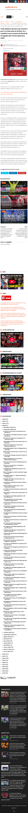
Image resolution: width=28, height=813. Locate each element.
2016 (3, 667)
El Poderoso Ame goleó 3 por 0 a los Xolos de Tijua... (13, 612)
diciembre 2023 (8, 427)
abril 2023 (7, 645)
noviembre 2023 (9, 429)
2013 (3, 673)
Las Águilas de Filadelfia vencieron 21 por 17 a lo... (15, 513)
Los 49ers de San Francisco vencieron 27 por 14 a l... (15, 520)
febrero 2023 (8, 649)
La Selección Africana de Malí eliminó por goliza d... (14, 510)
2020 (3, 658)
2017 (3, 664)
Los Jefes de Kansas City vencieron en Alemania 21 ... (14, 605)
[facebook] (26, 1)
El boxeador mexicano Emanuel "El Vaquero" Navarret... (13, 540)
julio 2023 (6, 639)
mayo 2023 (7, 643)
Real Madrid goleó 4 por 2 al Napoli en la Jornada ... (15, 449)
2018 (3, 662)
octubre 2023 (8, 632)
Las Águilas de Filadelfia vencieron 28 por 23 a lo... (14, 602)
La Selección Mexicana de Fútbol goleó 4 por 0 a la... (15, 534)
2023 (3, 425)
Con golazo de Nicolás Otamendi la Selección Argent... (13, 506)
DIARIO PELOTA (11, 7)
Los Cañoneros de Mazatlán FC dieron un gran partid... (14, 578)
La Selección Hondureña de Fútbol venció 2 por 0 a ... (13, 537)
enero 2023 (7, 651)
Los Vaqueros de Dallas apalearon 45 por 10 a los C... (14, 496)
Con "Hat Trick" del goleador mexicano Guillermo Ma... (14, 619)
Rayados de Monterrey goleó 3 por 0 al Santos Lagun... (14, 585)
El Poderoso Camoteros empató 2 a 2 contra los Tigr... (14, 438)
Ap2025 (3, 183)
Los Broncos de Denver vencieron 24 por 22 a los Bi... (15, 554)
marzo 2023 (7, 647)
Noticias (2, 23)
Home (2, 17)
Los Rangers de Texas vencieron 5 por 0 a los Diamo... (15, 629)
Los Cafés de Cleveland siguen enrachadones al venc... (12, 523)
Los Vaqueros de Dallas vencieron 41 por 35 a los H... (15, 435)
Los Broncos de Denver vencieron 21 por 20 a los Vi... (15, 517)
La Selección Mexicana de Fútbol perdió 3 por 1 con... (15, 561)
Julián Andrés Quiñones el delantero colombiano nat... (14, 574)
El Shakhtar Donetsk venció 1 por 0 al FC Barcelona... (15, 591)
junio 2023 (7, 641)
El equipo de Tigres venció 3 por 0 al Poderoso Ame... (13, 479)
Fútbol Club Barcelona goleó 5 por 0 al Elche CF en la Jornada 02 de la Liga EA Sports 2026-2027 (17, 755)
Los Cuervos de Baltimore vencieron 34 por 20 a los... (15, 544)
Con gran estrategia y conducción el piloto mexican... (14, 530)
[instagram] (21, 1)
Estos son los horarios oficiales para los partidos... (15, 462)
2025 (3, 421)
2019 (3, 660)
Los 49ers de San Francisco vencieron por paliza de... (14, 557)
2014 (3, 671)
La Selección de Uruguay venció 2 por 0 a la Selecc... (15, 547)
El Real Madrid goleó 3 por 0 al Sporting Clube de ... (14, 588)
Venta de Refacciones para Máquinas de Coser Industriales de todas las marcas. (13, 303)
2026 (3, 419)
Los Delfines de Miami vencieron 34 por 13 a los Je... (14, 483)
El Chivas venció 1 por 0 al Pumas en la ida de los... (14, 432)
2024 (3, 423)
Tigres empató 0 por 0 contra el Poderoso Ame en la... (12, 459)
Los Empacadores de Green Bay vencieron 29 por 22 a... (12, 500)
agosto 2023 (7, 637)
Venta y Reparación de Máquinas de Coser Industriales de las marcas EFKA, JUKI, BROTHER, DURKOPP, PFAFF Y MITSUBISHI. (13, 309)
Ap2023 (7, 21)
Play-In (8, 23)
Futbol (12, 21)
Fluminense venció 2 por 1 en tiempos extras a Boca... (14, 615)
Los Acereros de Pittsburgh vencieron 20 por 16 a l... (14, 622)
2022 (3, 654)
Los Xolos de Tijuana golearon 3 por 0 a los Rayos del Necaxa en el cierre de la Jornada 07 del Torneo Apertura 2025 (13, 797)
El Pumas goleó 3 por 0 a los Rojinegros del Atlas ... (14, 598)
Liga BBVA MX (19, 21)
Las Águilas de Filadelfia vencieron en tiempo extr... (14, 469)
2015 (3, 669)
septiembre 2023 (9, 634)
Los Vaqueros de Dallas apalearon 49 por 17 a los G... (14, 568)
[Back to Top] (14, 811)
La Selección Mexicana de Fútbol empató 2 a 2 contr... (12, 551)
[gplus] (24, 1)
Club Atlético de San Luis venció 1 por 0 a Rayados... (15, 442)
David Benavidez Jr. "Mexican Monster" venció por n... (15, 476)
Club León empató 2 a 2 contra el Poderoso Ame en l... (13, 445)
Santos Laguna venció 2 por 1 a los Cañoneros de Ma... (13, 486)
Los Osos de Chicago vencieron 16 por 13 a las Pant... (15, 581)
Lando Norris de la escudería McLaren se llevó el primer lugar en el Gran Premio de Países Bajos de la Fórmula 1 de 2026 (17, 746)
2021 (3, 656)
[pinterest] (18, 1)
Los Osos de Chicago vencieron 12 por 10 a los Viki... (15, 455)
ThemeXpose (10, 805)
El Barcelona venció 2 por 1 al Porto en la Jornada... (15, 452)
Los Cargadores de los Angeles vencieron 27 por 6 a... (12, 595)
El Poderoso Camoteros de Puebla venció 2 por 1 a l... (13, 564)
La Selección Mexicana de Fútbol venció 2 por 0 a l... (15, 503)
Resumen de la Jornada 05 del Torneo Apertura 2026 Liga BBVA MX (17, 737)
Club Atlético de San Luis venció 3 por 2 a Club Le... (15, 493)
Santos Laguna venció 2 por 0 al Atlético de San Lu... (15, 571)
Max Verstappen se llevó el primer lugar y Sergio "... (15, 472)
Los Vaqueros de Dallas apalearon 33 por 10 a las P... (14, 527)
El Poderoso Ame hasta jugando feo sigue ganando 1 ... (13, 625)
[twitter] (16, 1)
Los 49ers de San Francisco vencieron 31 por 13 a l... (15, 489)
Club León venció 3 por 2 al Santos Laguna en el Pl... (13, 466)
